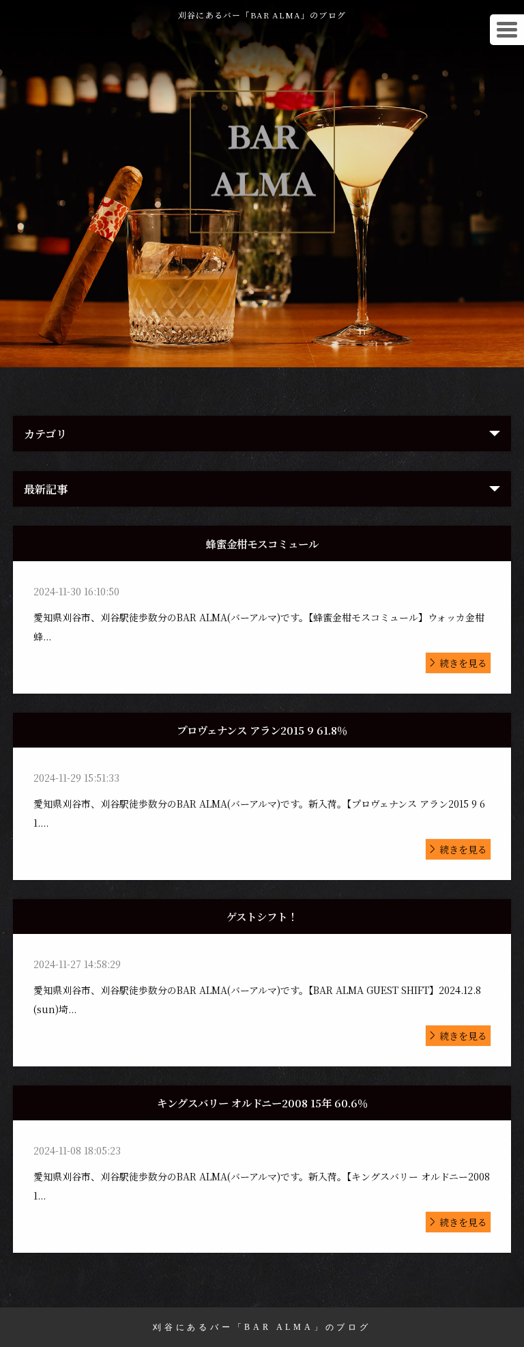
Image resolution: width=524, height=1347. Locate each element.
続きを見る (463, 663)
